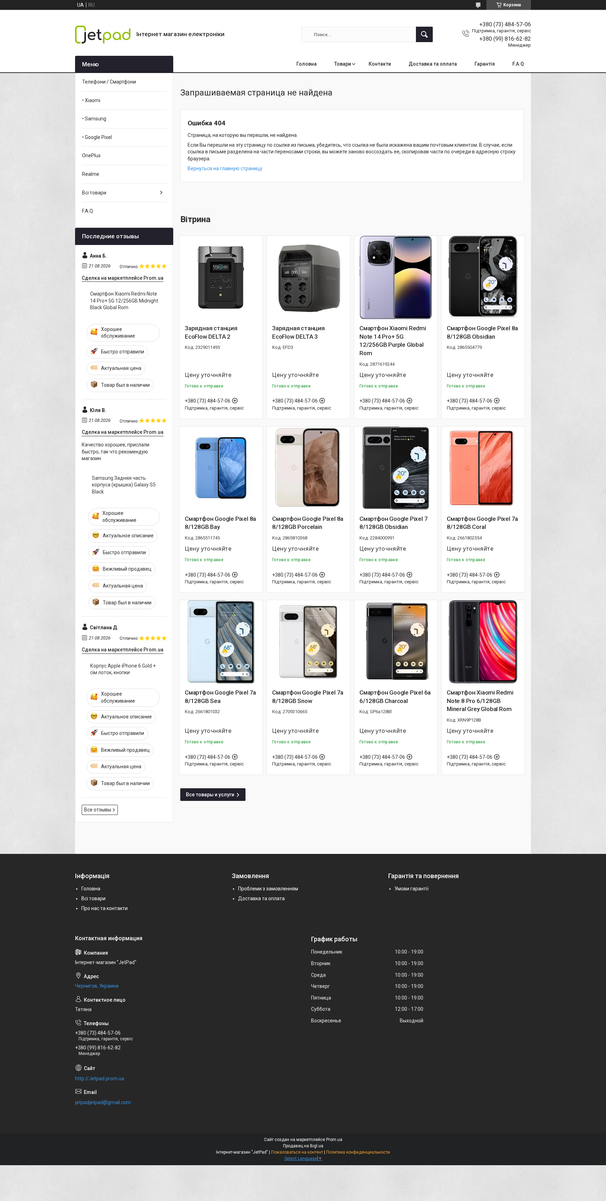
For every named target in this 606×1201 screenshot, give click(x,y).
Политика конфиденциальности (358, 1152)
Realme (90, 174)
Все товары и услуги (210, 794)
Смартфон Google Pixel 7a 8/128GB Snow (307, 696)
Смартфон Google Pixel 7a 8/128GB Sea (220, 696)
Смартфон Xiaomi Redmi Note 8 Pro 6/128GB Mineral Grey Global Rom (480, 701)
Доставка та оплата (433, 64)
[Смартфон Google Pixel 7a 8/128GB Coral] (483, 468)
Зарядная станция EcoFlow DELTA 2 (211, 332)
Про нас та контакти (104, 908)
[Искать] (424, 34)
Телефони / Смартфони (109, 82)
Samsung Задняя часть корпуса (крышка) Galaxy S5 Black (124, 485)
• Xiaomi (91, 100)
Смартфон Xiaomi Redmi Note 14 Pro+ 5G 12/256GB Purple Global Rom (392, 341)
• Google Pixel (97, 137)
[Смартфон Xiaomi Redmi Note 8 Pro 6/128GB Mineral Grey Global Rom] (483, 641)
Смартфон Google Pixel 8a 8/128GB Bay (220, 523)
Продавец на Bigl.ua (303, 1145)
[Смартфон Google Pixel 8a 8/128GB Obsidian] (483, 277)
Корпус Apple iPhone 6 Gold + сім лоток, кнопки (123, 669)
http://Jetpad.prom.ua (99, 1078)
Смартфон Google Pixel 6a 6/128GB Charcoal (395, 696)
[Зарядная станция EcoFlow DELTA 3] (308, 277)
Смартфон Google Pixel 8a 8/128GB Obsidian (482, 332)
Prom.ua (334, 1139)
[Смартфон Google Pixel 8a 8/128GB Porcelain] (308, 468)
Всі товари (94, 192)
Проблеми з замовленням (268, 888)
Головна (306, 64)
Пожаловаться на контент (297, 1152)
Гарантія (484, 64)
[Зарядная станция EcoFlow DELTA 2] (221, 277)
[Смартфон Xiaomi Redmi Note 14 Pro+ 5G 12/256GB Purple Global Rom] (395, 277)
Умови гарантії (412, 888)
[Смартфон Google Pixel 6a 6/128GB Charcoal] (395, 641)
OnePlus (91, 155)
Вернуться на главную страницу (225, 168)
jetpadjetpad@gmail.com (103, 1102)
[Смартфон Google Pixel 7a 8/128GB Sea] (221, 641)
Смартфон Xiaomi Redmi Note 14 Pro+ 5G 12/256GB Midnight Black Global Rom (124, 300)
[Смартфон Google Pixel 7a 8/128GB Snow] (308, 641)
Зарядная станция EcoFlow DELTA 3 (298, 332)
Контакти (380, 64)
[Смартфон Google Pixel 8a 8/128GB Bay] (221, 468)
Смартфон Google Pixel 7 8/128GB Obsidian (393, 523)
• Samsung (94, 118)
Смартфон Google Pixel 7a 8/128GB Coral (482, 523)
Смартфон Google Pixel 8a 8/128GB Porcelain (307, 523)
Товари (342, 64)
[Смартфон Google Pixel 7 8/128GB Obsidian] (395, 468)
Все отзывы (97, 809)
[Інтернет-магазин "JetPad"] (103, 35)
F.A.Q (518, 64)
